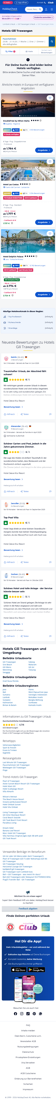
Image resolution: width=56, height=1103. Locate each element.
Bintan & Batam (9, 705)
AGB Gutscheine (28, 1073)
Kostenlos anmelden (42, 17)
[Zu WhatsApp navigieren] (40, 1014)
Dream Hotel (8, 828)
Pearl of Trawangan (11, 781)
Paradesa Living (9, 822)
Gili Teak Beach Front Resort (15, 820)
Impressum (28, 1089)
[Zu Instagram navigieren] (22, 1014)
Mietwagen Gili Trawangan (14, 767)
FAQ (28, 1025)
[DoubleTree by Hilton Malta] (28, 105)
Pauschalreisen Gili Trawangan (16, 765)
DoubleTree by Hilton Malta (16, 121)
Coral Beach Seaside (11, 817)
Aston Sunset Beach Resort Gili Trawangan (21, 783)
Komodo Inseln (35, 705)
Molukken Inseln (36, 697)
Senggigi (6, 672)
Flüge (5, 770)
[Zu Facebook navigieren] (15, 1014)
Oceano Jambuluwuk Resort (15, 802)
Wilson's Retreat (10, 796)
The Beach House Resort (13, 799)
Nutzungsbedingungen (28, 1046)
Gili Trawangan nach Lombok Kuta (18, 872)
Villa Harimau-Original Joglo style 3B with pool (23, 836)
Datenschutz (28, 1052)
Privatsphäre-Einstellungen (28, 1057)
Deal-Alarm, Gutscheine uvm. (28, 1036)
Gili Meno (7, 667)
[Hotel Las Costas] (28, 169)
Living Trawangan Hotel (13, 812)
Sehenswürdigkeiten (12, 745)
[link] (46, 9)
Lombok (6, 697)
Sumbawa (33, 702)
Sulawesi (6, 700)
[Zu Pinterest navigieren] (34, 1014)
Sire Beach (7, 664)
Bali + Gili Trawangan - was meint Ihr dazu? (22, 874)
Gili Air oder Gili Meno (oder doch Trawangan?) (23, 856)
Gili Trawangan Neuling (13, 864)
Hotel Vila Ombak (10, 807)
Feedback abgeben (28, 908)
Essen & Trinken (10, 750)
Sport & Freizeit (9, 747)
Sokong (32, 662)
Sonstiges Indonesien (38, 694)
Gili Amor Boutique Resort (14, 815)
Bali (4, 692)
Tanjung (32, 670)
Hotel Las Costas (11, 184)
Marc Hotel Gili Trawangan (14, 833)
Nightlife (6, 753)
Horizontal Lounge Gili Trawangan (17, 866)
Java (4, 689)
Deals (7, 3)
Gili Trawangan (9, 662)
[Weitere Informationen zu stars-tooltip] (40, 120)
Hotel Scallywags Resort (13, 789)
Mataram (32, 664)
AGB (28, 1068)
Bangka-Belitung (36, 700)
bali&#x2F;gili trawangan (13, 869)
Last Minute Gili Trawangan (15, 762)
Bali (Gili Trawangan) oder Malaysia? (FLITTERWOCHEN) (27, 877)
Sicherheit (28, 1084)
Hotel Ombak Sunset (12, 804)
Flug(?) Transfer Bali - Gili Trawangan (19, 879)
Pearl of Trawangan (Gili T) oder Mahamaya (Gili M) (25, 858)
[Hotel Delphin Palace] (28, 241)
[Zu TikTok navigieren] (28, 1014)
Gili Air (31, 667)
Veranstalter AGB (28, 1041)
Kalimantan (8, 702)
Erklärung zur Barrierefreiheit (28, 1079)
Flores (31, 689)
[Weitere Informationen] (12, 223)
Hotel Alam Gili (9, 786)
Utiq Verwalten (28, 1063)
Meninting (7, 670)
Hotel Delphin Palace (13, 256)
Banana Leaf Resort (11, 830)
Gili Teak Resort (9, 838)
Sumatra (6, 694)
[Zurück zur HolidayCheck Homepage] (10, 9)
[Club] (17, 18)
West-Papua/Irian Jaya (38, 692)
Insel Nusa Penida (10, 681)
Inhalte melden (28, 1030)
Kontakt (40, 3)
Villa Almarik (8, 791)
